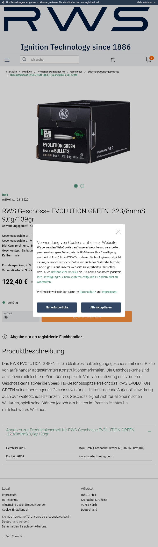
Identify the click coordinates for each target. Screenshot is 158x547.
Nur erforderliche (57, 307)
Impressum (109, 291)
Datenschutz (88, 291)
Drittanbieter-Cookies (64, 272)
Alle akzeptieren (101, 307)
